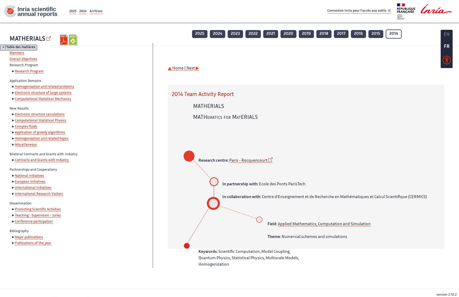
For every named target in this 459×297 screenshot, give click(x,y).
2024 (83, 11)
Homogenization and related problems (44, 87)
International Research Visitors (39, 194)
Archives (96, 11)
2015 (376, 34)
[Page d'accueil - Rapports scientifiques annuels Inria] (34, 11)
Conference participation (34, 221)
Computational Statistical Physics (40, 120)
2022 (253, 34)
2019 (306, 34)
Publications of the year (33, 243)
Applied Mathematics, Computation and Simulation (324, 224)
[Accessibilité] (447, 61)
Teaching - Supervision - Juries (38, 215)
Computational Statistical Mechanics (43, 99)
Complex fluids (26, 126)
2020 (288, 34)
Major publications (29, 237)
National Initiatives (29, 176)
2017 (341, 34)
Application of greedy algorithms (40, 132)
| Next (190, 68)
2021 (270, 34)
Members (17, 53)
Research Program (29, 71)
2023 (235, 34)
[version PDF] (64, 40)
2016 (358, 34)
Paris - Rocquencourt (248, 160)
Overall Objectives (23, 59)
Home (178, 68)
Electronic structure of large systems (43, 93)
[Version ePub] (73, 40)
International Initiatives (33, 188)
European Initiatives (30, 181)
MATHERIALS (27, 39)
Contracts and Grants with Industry (42, 160)
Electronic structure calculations (40, 114)
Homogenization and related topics (42, 138)
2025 (72, 11)
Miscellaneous (26, 145)
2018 (324, 34)
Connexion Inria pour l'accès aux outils (357, 11)
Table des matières (20, 47)
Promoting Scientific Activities (38, 209)
